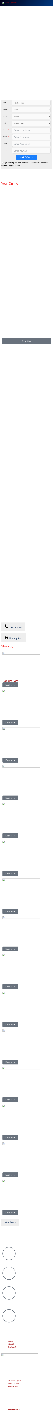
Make (4, 109)
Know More (10, 722)
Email (4, 144)
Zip (3, 150)
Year (4, 102)
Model (4, 116)
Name (4, 137)
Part (4, 123)
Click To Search (26, 157)
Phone (4, 130)
